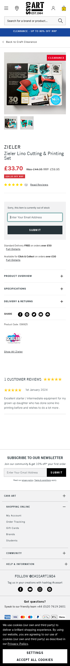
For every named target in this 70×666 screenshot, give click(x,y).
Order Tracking (15, 521)
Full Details (13, 249)
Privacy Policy (18, 643)
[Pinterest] (27, 314)
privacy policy (27, 480)
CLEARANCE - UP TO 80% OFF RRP (35, 31)
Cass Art (10, 495)
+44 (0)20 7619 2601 (51, 606)
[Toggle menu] (6, 8)
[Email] (40, 314)
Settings (35, 653)
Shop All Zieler (13, 351)
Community (14, 553)
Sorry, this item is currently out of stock (29, 207)
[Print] (47, 314)
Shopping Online (18, 506)
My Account (13, 515)
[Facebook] (20, 314)
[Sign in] (53, 8)
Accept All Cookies (35, 660)
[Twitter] (34, 314)
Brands (10, 534)
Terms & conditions (42, 480)
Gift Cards (12, 528)
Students (12, 540)
